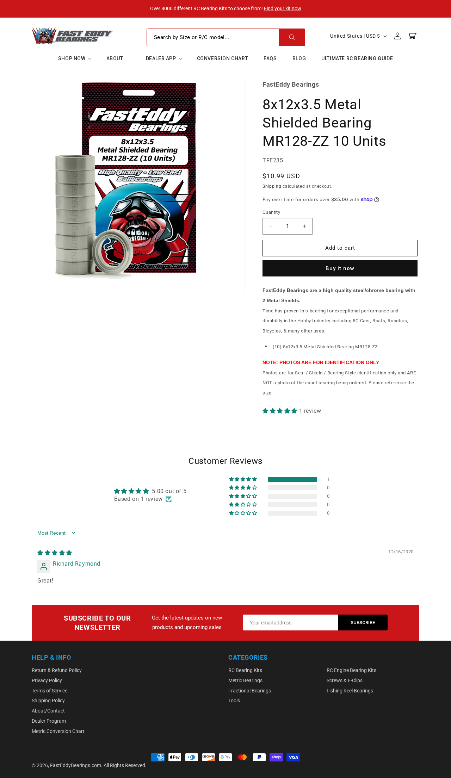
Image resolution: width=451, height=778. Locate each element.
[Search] (292, 37)
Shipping (272, 186)
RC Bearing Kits (245, 670)
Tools (234, 700)
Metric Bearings (245, 680)
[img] (54, 552)
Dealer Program (49, 721)
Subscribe (363, 622)
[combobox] (226, 37)
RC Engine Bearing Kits (351, 670)
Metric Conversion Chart (58, 731)
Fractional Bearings (249, 690)
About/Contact (48, 711)
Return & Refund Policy (57, 670)
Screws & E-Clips (345, 680)
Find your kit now (282, 8)
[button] (74, 58)
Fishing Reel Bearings (350, 690)
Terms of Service (49, 690)
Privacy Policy (47, 680)
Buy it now (340, 268)
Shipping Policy (48, 700)
